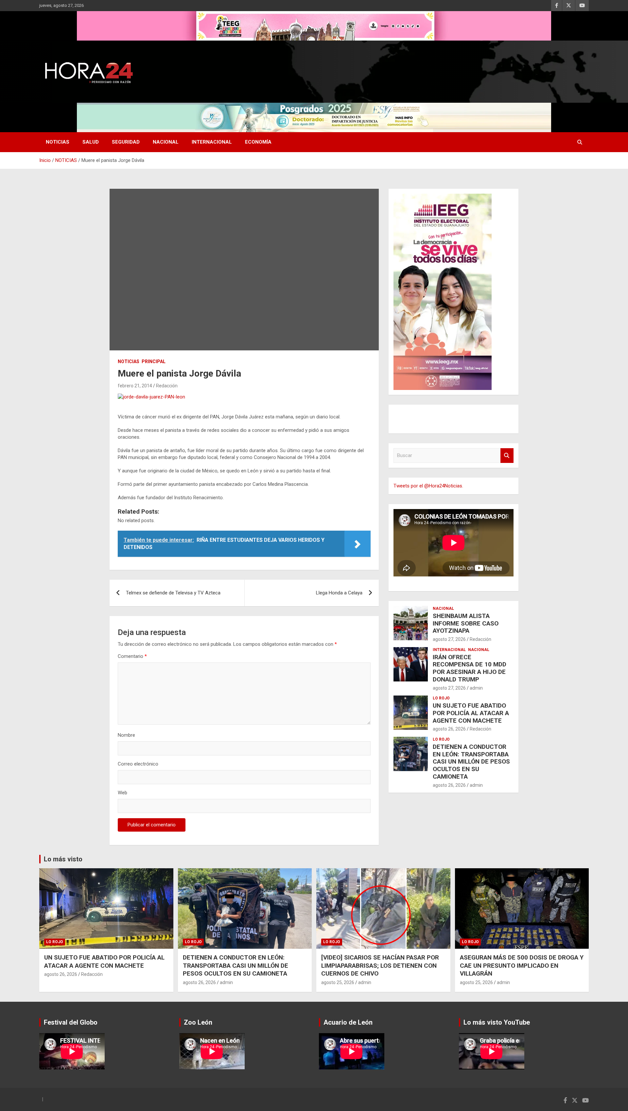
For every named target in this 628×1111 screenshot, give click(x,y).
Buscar (507, 455)
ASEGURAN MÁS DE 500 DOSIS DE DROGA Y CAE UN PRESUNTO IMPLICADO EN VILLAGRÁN (522, 965)
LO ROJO (441, 698)
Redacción (167, 385)
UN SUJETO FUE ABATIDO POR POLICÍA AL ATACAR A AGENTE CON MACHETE (471, 713)
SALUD (90, 142)
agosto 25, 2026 (337, 982)
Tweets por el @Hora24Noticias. (428, 486)
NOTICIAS (57, 142)
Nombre (126, 735)
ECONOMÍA (258, 142)
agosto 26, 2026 (449, 729)
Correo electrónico (138, 764)
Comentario (132, 656)
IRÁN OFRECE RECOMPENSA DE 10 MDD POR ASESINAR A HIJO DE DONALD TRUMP (469, 668)
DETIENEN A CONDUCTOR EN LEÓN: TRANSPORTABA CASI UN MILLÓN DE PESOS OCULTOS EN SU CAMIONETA (471, 761)
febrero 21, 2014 (135, 385)
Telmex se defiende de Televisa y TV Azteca (173, 593)
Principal (154, 361)
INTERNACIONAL (212, 142)
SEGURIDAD (126, 142)
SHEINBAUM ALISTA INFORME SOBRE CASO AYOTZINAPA (465, 623)
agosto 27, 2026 (449, 639)
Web (122, 793)
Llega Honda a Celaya (339, 593)
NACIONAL (166, 142)
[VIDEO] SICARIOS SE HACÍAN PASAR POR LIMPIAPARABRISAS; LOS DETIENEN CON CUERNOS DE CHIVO (380, 965)
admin (476, 688)
